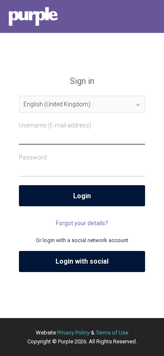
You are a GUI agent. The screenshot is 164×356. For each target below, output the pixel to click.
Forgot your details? (82, 223)
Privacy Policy (73, 332)
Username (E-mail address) (55, 125)
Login (82, 196)
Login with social (82, 261)
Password (33, 157)
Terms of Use (112, 332)
